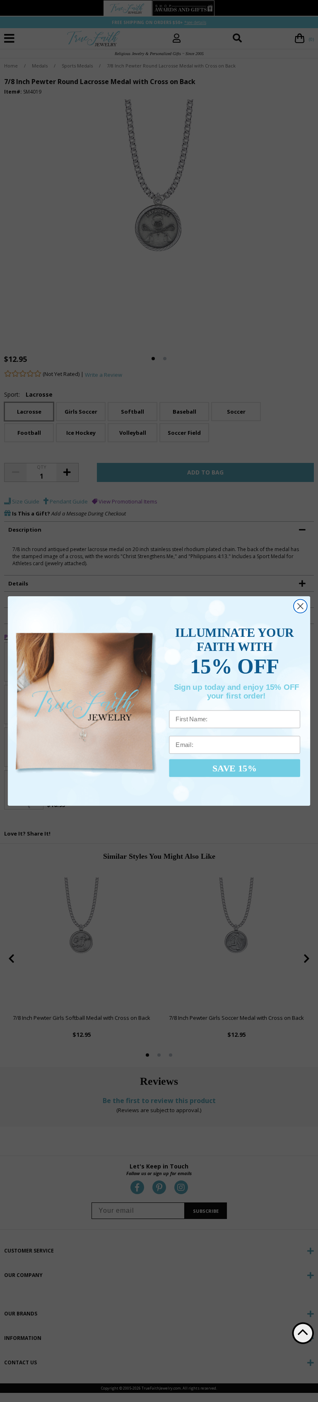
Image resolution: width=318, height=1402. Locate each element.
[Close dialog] (300, 606)
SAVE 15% (234, 768)
